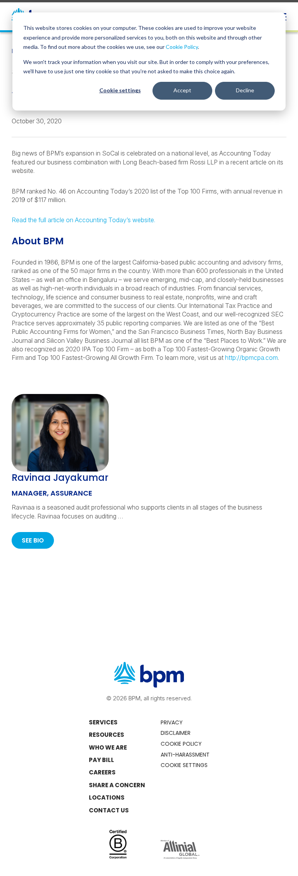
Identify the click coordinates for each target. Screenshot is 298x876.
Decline (245, 90)
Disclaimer (176, 733)
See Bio (33, 540)
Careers (102, 772)
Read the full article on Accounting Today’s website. (83, 220)
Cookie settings (120, 90)
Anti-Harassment (185, 755)
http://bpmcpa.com (251, 357)
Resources (106, 735)
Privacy (172, 722)
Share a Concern (117, 785)
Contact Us (109, 810)
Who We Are (108, 747)
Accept (182, 90)
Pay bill (101, 760)
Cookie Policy (182, 46)
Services (103, 722)
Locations (107, 797)
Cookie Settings (184, 765)
